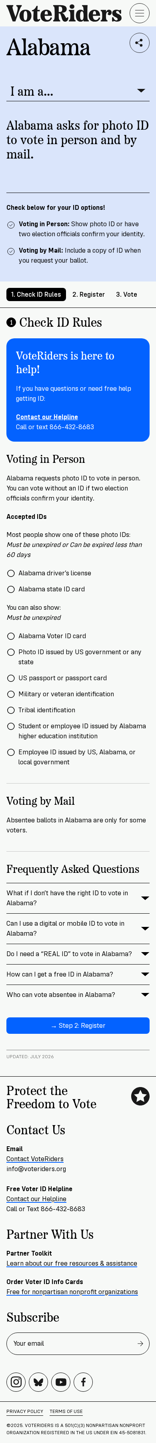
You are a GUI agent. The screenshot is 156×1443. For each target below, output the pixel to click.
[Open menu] (140, 13)
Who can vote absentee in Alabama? (60, 995)
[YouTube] (60, 1382)
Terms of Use (66, 1411)
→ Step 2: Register (78, 1025)
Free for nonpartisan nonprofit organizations (72, 1292)
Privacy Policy (24, 1411)
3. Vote (126, 294)
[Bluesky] (38, 1382)
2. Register (88, 294)
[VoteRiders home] (68, 13)
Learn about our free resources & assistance (71, 1263)
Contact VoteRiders (35, 1159)
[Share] (140, 43)
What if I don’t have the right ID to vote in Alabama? (67, 898)
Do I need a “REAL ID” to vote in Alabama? (69, 954)
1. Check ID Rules (36, 294)
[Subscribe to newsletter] (140, 1343)
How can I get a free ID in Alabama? (59, 974)
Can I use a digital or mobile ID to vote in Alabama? (65, 928)
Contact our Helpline (36, 1199)
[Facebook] (83, 1382)
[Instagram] (16, 1382)
